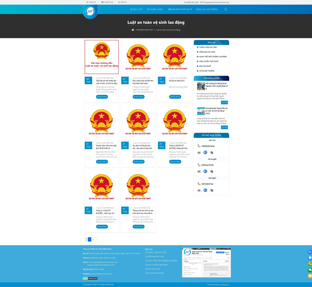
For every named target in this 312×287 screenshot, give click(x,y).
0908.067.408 (192, 2)
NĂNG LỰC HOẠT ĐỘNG (207, 9)
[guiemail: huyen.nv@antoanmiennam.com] (199, 171)
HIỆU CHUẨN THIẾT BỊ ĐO (208, 61)
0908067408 (207, 146)
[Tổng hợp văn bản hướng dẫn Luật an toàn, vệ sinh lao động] (102, 57)
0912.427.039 (110, 257)
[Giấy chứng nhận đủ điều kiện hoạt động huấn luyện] (138, 57)
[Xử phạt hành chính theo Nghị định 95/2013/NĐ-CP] (102, 122)
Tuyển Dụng (108, 2)
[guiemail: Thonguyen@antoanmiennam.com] (199, 153)
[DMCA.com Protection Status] (90, 279)
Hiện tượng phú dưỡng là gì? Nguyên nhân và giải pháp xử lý (216, 86)
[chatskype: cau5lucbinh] (212, 153)
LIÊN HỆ (123, 2)
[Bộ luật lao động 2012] (175, 57)
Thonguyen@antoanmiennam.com (216, 2)
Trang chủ (92, 2)
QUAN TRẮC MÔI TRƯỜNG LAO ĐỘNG (213, 56)
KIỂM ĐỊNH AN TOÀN (207, 52)
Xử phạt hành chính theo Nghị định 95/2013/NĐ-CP (106, 146)
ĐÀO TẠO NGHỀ (205, 66)
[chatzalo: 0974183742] (205, 190)
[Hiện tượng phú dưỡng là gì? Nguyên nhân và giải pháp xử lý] (201, 89)
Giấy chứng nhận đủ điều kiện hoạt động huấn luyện (143, 81)
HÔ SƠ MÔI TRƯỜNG (206, 71)
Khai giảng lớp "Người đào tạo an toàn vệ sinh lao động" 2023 (216, 111)
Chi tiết (224, 102)
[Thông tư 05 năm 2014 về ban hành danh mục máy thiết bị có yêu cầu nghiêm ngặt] (138, 187)
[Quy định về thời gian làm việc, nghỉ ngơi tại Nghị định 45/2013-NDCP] (138, 122)
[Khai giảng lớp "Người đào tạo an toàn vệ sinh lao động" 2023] (201, 114)
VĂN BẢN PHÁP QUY (180, 9)
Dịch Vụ (137, 9)
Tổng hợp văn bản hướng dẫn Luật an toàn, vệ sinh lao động (106, 81)
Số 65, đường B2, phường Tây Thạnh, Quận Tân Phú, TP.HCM (114, 253)
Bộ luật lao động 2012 (176, 80)
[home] (133, 29)
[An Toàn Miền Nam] (90, 17)
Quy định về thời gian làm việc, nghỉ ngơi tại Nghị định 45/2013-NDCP (142, 148)
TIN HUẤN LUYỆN (155, 9)
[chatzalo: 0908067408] (205, 153)
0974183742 (207, 183)
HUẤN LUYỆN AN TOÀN (208, 47)
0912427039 (207, 165)
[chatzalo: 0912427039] (205, 171)
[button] (226, 9)
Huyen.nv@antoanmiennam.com (101, 264)
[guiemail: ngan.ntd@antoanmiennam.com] (199, 190)
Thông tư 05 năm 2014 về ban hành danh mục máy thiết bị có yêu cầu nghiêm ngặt (143, 213)
